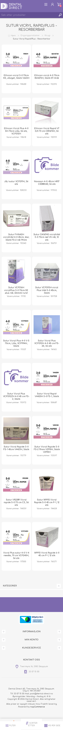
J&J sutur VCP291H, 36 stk (16, 182)
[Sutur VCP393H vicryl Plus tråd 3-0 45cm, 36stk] (47, 271)
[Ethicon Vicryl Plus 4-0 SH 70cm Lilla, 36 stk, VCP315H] (16, 112)
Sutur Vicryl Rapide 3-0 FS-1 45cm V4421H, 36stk (16, 448)
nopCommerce (37, 707)
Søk (60, 15)
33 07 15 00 (19, 694)
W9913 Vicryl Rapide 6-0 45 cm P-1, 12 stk (46, 554)
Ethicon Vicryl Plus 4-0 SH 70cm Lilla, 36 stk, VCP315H (16, 131)
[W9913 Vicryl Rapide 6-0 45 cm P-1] (47, 536)
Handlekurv (59, 4)
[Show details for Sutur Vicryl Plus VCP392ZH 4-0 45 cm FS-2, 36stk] (16, 377)
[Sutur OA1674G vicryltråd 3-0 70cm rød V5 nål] (47, 218)
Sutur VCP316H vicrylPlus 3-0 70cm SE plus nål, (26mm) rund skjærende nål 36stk (16, 291)
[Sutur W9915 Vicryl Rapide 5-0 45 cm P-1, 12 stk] (47, 483)
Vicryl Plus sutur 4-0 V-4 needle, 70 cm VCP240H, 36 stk (16, 555)
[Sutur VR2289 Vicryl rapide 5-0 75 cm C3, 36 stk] (16, 483)
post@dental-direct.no (41, 694)
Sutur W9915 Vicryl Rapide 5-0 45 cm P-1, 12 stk (46, 502)
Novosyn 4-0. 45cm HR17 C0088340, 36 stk (46, 182)
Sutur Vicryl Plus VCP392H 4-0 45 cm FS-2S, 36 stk (46, 343)
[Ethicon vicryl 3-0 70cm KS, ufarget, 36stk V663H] (16, 59)
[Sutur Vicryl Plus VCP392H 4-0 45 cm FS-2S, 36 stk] (47, 324)
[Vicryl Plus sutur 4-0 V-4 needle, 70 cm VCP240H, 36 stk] (16, 536)
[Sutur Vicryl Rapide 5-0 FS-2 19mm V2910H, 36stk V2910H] (47, 430)
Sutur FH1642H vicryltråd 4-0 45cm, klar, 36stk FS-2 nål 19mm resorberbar (16, 238)
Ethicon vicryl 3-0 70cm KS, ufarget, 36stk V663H (16, 76)
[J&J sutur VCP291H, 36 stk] (16, 165)
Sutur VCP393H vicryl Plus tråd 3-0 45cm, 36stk (46, 290)
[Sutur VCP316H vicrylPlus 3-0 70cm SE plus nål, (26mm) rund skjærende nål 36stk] (16, 271)
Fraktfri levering (49, 704)
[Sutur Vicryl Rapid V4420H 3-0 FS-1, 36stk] (47, 377)
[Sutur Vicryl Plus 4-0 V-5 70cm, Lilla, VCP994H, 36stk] (16, 324)
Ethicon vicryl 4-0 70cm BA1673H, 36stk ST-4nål (46, 76)
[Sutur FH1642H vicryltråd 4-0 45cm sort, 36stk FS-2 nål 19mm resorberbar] (16, 218)
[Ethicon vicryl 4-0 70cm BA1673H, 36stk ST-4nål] (47, 59)
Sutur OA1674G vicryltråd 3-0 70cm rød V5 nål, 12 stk (47, 237)
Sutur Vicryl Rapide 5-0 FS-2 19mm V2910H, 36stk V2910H (47, 449)
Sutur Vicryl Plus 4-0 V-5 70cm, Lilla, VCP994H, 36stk (16, 343)
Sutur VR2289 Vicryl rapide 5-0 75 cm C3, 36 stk (16, 502)
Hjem (13, 35)
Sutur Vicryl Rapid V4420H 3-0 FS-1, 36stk (47, 395)
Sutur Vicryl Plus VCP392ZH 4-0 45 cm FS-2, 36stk (16, 396)
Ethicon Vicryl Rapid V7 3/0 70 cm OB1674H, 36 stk (46, 131)
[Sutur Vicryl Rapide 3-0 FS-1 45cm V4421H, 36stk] (16, 430)
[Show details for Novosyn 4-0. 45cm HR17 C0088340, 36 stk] (47, 165)
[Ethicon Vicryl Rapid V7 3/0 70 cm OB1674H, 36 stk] (47, 112)
